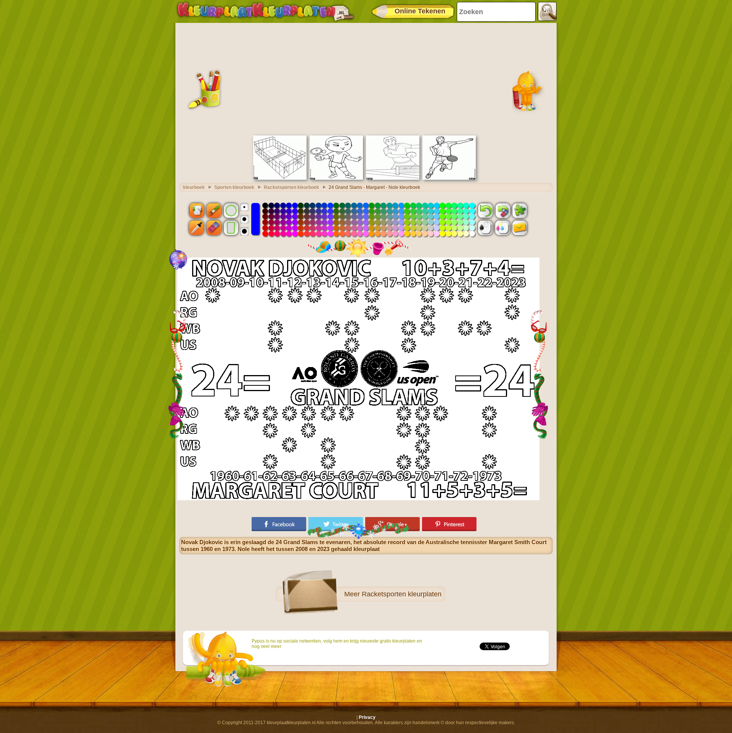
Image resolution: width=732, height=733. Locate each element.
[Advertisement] (366, 78)
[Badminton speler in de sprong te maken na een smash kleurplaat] (449, 178)
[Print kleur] (502, 228)
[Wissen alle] (502, 210)
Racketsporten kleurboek (291, 187)
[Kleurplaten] (265, 11)
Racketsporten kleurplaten (401, 594)
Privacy (367, 717)
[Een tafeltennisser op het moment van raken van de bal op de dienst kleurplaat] (336, 178)
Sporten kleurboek (234, 187)
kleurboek (194, 187)
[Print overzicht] (485, 228)
